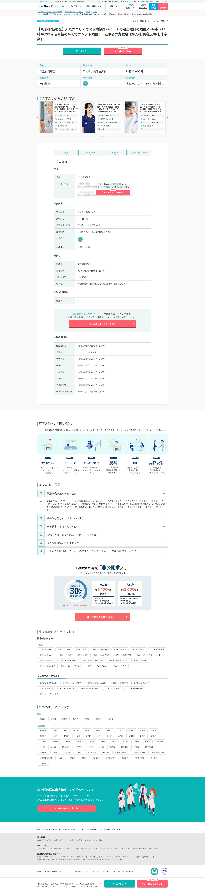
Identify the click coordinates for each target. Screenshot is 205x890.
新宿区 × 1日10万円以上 (65, 688)
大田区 (153, 731)
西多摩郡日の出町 (139, 752)
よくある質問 (144, 1)
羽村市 (79, 752)
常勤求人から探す (44, 840)
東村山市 (65, 747)
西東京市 (105, 752)
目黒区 (142, 731)
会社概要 (78, 871)
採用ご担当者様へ (43, 829)
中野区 (66, 736)
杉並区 (77, 736)
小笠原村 (43, 763)
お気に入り (84, 51)
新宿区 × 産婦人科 (46, 655)
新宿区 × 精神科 (46, 649)
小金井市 (159, 741)
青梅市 (102, 741)
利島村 (72, 758)
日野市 (53, 747)
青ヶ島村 (154, 758)
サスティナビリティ (97, 871)
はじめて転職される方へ (60, 848)
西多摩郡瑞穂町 (121, 752)
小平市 (42, 747)
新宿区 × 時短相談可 (113, 688)
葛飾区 (153, 736)
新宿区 (95, 12)
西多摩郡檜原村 (158, 752)
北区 (98, 736)
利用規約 (56, 829)
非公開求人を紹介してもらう (102, 617)
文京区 (86, 731)
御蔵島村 (125, 758)
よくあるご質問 (151, 848)
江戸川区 (43, 741)
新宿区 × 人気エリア (141, 683)
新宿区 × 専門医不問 (120, 683)
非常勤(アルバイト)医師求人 (74, 12)
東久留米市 (149, 747)
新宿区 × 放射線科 (157, 649)
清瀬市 (136, 747)
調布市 (136, 741)
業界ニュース (128, 857)
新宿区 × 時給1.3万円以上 (90, 688)
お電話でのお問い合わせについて (159, 1)
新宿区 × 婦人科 (66, 655)
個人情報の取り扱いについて (72, 829)
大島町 (61, 758)
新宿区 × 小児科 (64, 649)
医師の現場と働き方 (96, 857)
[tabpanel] (60, 117)
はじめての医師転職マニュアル (84, 848)
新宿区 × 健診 (45, 688)
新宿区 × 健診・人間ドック (93, 660)
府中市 (114, 741)
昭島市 (125, 741)
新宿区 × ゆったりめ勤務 (72, 683)
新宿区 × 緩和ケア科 (123, 655)
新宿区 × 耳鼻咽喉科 (100, 649)
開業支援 (115, 829)
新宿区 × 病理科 (140, 660)
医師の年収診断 (43, 859)
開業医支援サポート (144, 857)
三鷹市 (91, 741)
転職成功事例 (137, 848)
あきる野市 (92, 752)
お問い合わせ (90, 829)
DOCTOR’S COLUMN (59, 857)
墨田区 (109, 731)
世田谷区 (43, 736)
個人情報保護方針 (128, 871)
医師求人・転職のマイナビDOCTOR (50, 12)
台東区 (98, 731)
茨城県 (42, 719)
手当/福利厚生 (140, 152)
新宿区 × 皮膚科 (120, 649)
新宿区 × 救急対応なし (48, 683)
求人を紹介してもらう (123, 51)
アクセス (86, 871)
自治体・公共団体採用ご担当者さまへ (109, 1)
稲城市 (67, 752)
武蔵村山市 (44, 752)
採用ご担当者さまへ (126, 1)
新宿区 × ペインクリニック (98, 666)
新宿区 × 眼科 (81, 649)
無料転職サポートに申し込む (67, 808)
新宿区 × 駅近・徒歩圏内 (97, 683)
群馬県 (64, 719)
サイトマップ (103, 829)
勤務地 (115, 152)
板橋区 (120, 736)
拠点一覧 (136, 1)
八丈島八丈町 (139, 758)
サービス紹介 (42, 848)
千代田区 (43, 731)
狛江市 (112, 747)
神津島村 (96, 758)
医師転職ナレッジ (78, 857)
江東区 (120, 731)
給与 (66, 152)
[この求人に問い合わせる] (113, 189)
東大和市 (124, 747)
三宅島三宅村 (110, 758)
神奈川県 (110, 719)
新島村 (84, 758)
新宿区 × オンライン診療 (49, 694)
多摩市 (56, 752)
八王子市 (56, 741)
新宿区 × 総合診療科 (47, 660)
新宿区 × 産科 (83, 655)
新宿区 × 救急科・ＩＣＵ (118, 660)
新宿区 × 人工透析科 (101, 655)
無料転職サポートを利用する (102, 324)
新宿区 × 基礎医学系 (47, 666)
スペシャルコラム (113, 857)
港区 (65, 731)
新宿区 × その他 (120, 666)
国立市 (90, 747)
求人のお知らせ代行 (60, 859)
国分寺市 (78, 747)
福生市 (101, 747)
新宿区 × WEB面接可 (135, 688)
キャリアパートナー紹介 (109, 848)
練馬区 (131, 736)
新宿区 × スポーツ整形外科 (71, 666)
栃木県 (53, 719)
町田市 (147, 741)
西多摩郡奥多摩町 (46, 758)
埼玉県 (75, 719)
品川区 (131, 731)
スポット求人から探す (94, 840)
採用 (108, 871)
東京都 (88, 12)
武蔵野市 (80, 741)
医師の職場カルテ (78, 859)
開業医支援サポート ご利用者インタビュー (104, 859)
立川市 (67, 741)
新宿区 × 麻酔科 (138, 649)
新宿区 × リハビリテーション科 (149, 655)
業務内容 (91, 152)
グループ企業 (116, 871)
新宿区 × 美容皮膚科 (69, 660)
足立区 (142, 736)
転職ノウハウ (42, 857)
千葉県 (86, 719)
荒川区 (109, 736)
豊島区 (88, 736)
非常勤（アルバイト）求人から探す (68, 840)
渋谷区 (55, 736)
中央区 (55, 731)
